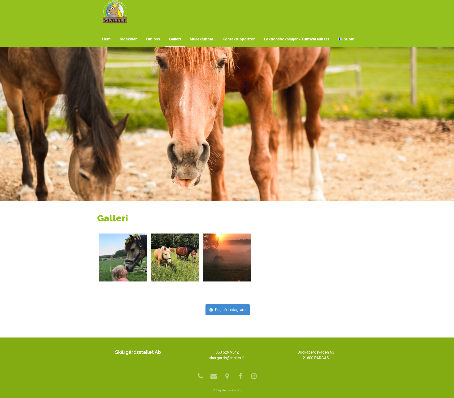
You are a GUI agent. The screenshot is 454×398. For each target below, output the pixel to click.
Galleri (175, 39)
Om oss (153, 39)
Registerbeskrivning (228, 390)
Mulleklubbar (202, 39)
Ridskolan (128, 39)
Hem (106, 39)
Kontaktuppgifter (239, 39)
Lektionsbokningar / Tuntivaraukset (296, 39)
